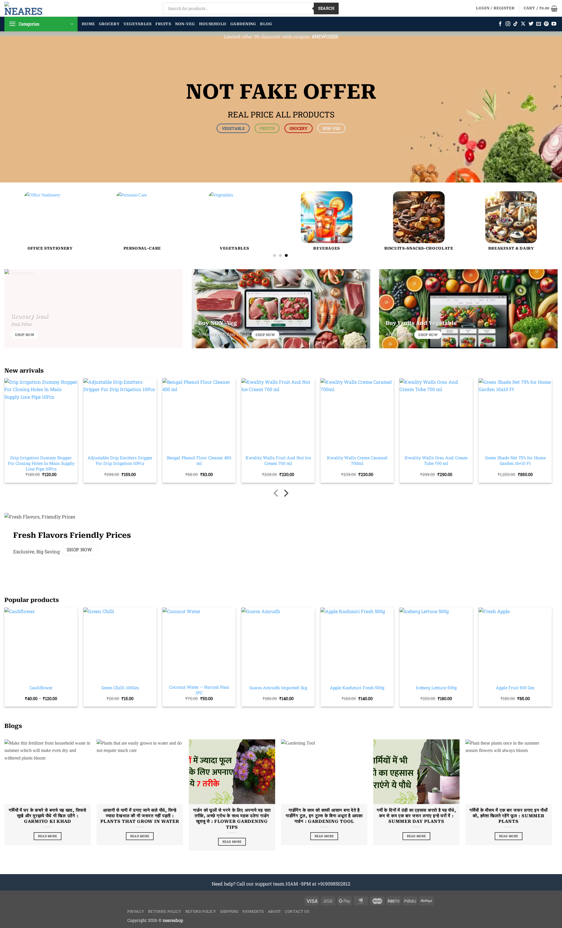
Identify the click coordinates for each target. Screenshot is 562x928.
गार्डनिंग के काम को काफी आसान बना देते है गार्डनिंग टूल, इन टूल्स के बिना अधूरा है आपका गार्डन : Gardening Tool (324, 816)
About (274, 911)
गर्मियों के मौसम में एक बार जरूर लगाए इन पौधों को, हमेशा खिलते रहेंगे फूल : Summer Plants (509, 816)
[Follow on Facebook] (500, 24)
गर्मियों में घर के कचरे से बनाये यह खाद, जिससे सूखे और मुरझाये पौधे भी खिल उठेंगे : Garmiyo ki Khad (47, 816)
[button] (495, 8)
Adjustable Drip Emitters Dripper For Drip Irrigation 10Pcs (120, 460)
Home (88, 24)
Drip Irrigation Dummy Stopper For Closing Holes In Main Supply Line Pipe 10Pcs (41, 463)
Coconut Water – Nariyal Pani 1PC (199, 690)
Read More (47, 836)
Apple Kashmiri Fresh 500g (357, 687)
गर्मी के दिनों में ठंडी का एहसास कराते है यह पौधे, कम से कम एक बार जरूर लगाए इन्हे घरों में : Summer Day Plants (416, 816)
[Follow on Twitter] (531, 24)
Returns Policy (164, 911)
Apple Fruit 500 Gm (515, 687)
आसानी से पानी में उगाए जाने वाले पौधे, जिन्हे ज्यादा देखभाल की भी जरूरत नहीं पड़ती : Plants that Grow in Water (139, 816)
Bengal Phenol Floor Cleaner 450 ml (199, 460)
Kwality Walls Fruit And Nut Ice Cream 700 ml (278, 460)
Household (212, 24)
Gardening (243, 24)
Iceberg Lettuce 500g (436, 687)
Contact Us (297, 911)
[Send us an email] (538, 24)
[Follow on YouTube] (553, 24)
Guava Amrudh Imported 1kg (278, 687)
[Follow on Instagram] (508, 24)
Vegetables (138, 24)
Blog (266, 24)
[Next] (538, 196)
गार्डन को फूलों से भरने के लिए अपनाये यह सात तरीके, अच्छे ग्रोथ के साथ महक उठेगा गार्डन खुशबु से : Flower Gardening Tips (232, 819)
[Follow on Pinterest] (546, 24)
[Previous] (22, 196)
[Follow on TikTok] (515, 24)
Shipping (229, 911)
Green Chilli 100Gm (120, 687)
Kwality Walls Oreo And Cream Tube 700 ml (436, 460)
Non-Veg (185, 24)
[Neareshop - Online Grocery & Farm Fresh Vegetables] (23, 8)
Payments (253, 911)
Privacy (135, 911)
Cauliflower (41, 687)
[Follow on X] (523, 24)
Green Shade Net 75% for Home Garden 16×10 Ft (515, 460)
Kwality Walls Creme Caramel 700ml (357, 460)
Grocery (109, 24)
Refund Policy (200, 911)
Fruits (163, 24)
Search (326, 8)
